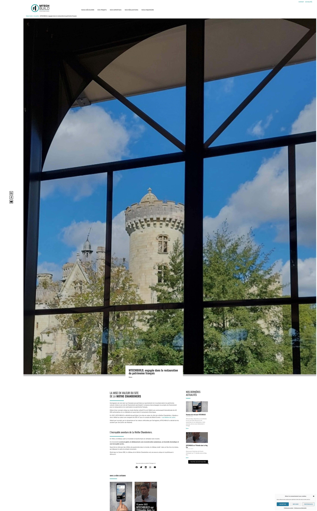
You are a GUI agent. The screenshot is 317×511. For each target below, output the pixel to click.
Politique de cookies (288, 508)
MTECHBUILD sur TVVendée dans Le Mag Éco (197, 446)
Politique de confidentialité (300, 508)
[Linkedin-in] (11, 193)
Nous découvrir (87, 10)
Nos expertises (115, 10)
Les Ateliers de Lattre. (169, 417)
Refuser (295, 504)
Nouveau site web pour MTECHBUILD (196, 414)
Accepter (282, 504)
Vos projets (102, 10)
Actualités (36, 16)
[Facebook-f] (11, 197)
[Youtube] (11, 201)
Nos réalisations (131, 10)
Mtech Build (29, 16)
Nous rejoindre (147, 10)
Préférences (308, 504)
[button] (313, 496)
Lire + (187, 428)
